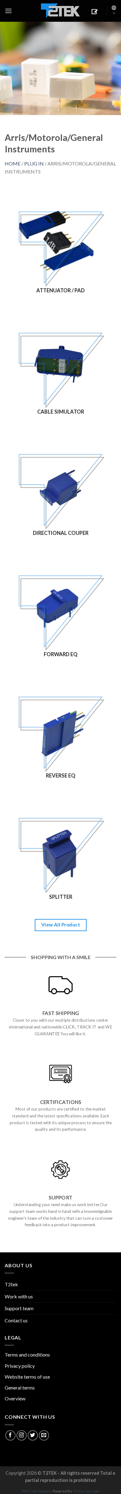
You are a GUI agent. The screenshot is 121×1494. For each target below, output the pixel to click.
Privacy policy (20, 1366)
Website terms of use (27, 1377)
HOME (12, 163)
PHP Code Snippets (37, 1491)
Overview (15, 1398)
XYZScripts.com (86, 1491)
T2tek (11, 1284)
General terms (20, 1387)
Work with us (19, 1296)
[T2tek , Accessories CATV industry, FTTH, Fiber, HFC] (60, 11)
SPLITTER (60, 897)
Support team (19, 1308)
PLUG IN (34, 163)
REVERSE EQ (60, 776)
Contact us (16, 1320)
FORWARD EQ (61, 654)
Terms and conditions (27, 1354)
